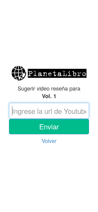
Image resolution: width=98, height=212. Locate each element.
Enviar (49, 126)
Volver (49, 141)
